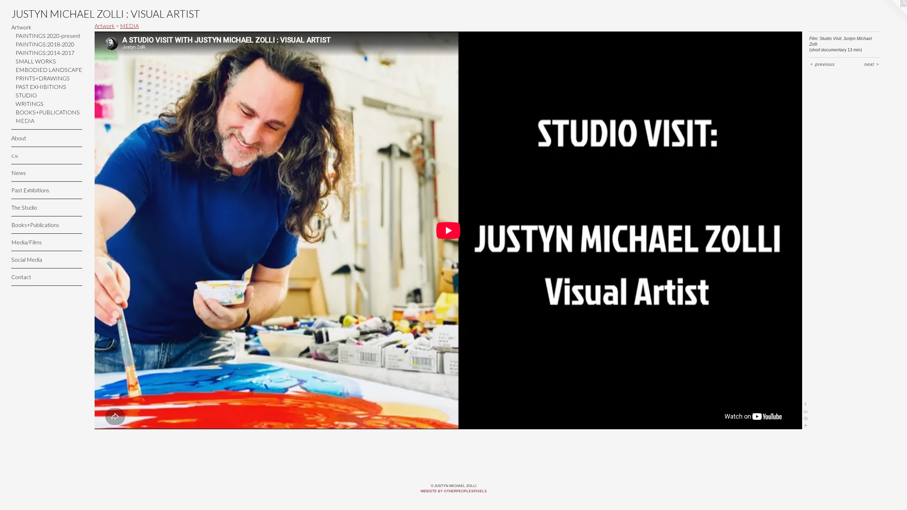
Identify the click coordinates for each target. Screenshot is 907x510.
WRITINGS (30, 103)
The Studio (24, 207)
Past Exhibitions (30, 190)
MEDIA (25, 120)
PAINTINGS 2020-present (48, 35)
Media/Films (26, 242)
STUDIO (26, 95)
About (18, 138)
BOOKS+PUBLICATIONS (48, 112)
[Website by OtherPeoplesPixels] (893, 14)
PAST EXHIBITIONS (41, 86)
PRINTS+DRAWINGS (43, 78)
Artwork (21, 27)
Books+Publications (35, 224)
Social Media (26, 259)
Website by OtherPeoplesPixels (454, 491)
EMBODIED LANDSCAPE (49, 69)
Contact (21, 276)
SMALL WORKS (36, 61)
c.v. (14, 155)
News (18, 172)
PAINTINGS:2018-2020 (45, 44)
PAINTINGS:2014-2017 (45, 52)
